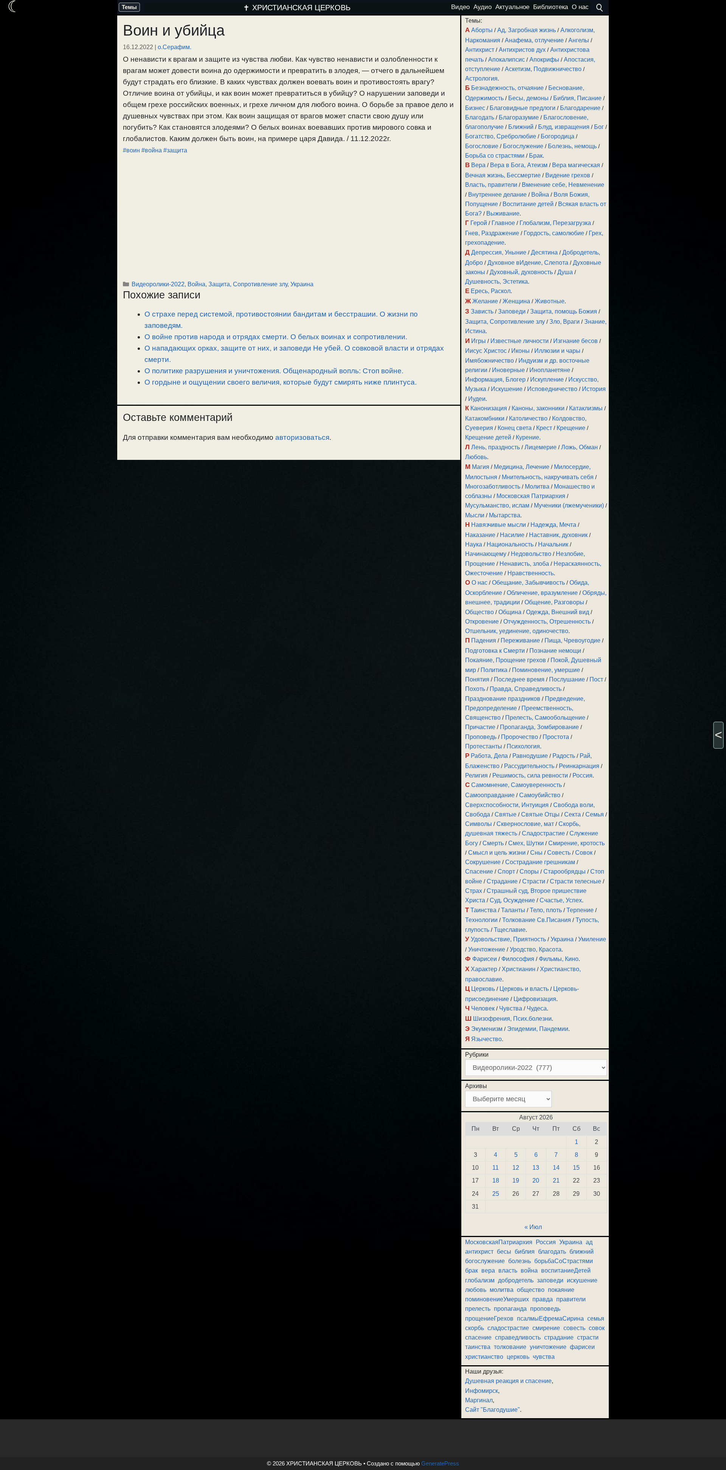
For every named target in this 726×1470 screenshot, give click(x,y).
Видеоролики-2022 (158, 284)
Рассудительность (529, 766)
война (529, 1270)
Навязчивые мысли (498, 525)
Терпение (580, 910)
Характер (484, 969)
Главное (503, 223)
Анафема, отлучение (534, 40)
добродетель (516, 1280)
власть (507, 1270)
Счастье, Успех (561, 900)
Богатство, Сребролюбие (500, 136)
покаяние (561, 1290)
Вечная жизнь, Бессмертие (503, 175)
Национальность (510, 544)
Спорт (506, 871)
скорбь (474, 1328)
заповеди (550, 1280)
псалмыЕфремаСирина (550, 1318)
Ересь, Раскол (490, 291)
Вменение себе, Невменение (563, 185)
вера (488, 1270)
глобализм (480, 1280)
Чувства (510, 1008)
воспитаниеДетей (566, 1270)
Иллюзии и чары (557, 351)
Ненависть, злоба (524, 563)
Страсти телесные (575, 881)
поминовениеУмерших (497, 1299)
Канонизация (488, 408)
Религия (476, 775)
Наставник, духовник (558, 535)
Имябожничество (489, 360)
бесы (504, 1251)
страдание (559, 1337)
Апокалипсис (506, 59)
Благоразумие (519, 117)
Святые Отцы (540, 814)
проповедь (545, 1308)
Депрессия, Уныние (498, 252)
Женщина (516, 301)
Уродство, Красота (536, 949)
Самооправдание (490, 795)
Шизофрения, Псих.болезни (512, 1018)
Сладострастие (543, 833)
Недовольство (531, 554)
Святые (506, 814)
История (594, 389)
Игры (478, 341)
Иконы (520, 351)
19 (515, 1180)
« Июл (533, 1227)
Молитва (537, 486)
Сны (536, 852)
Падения (483, 640)
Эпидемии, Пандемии (537, 1029)
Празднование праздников (502, 698)
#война (151, 150)
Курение (527, 437)
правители (571, 1299)
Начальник (553, 544)
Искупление (547, 379)
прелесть (477, 1308)
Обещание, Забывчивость (528, 582)
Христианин (518, 969)
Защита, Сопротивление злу (247, 284)
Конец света (515, 428)
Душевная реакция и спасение (508, 1381)
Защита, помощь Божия (563, 311)
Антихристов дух (522, 50)
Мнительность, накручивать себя (548, 477)
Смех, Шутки (526, 843)
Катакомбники (484, 418)
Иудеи (477, 399)
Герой (478, 223)
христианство (484, 1357)
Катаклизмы (586, 408)
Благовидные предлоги (522, 108)
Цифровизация (534, 999)
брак (471, 1270)
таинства (477, 1347)
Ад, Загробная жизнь (526, 30)
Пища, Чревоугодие (572, 640)
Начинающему (485, 554)
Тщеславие (510, 930)
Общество (479, 612)
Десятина (544, 252)
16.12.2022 (138, 46)
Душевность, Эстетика (496, 281)
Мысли (474, 515)
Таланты (513, 910)
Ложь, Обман (579, 447)
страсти (588, 1337)
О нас (479, 582)
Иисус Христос (486, 351)
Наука (473, 544)
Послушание (567, 679)
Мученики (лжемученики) (569, 505)
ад (589, 1242)
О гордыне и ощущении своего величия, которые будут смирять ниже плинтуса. (280, 382)
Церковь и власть (524, 989)
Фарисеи (484, 959)
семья (595, 1318)
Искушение (507, 389)
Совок (584, 852)
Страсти (533, 881)
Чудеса (537, 1008)
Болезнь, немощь (572, 146)
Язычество (486, 1039)
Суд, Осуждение (512, 900)
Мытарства (504, 515)
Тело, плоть (546, 910)
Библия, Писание (577, 98)
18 (495, 1180)
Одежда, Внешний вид (557, 612)
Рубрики (477, 1054)
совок (597, 1328)
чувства (544, 1357)
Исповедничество (552, 389)
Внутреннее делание (497, 194)
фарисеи (582, 1347)
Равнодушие (530, 756)
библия (525, 1251)
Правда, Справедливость (526, 689)
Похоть (475, 689)
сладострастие (508, 1328)
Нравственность (530, 573)
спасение (478, 1337)
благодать (552, 1251)
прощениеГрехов (489, 1318)
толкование (510, 1347)
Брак (536, 155)
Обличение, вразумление (542, 593)
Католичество (528, 418)
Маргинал (479, 1400)
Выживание (503, 213)
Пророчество (519, 737)
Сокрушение (483, 862)
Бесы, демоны (528, 98)
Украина (301, 284)
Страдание (502, 881)
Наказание (480, 535)
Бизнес (475, 108)
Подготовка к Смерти (495, 650)
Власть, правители (491, 185)
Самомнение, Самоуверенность (516, 785)
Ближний (521, 127)
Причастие (480, 727)
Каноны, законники (538, 408)
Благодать (479, 117)
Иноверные (508, 370)
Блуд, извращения (563, 127)
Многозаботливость (492, 486)
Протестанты (483, 746)
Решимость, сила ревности (530, 775)
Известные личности (519, 341)
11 (495, 1167)
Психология (523, 746)
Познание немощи (555, 650)
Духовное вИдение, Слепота (527, 262)
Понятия (477, 679)
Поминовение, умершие (546, 670)
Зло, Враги (564, 321)
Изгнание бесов (575, 341)
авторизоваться (302, 437)
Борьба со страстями (494, 155)
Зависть (482, 311)
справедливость (518, 1337)
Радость (563, 756)
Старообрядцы (564, 871)
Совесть (559, 852)
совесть (574, 1328)
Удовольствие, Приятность (508, 939)
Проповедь (480, 737)
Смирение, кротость (576, 843)
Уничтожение (486, 949)
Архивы (476, 1086)
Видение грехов (567, 175)
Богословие (481, 146)
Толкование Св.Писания (536, 920)
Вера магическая (576, 165)
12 (515, 1167)
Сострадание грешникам (540, 862)
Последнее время (519, 679)
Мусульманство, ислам (497, 505)
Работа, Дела (489, 756)
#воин (131, 150)
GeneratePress (440, 1463)
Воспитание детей (528, 204)
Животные (550, 301)
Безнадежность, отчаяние (507, 88)
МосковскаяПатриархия (498, 1242)
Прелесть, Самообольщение (545, 717)
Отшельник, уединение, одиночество (516, 631)
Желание (485, 301)
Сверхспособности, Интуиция (507, 805)
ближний (581, 1251)
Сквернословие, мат (525, 824)
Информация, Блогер (495, 379)
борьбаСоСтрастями (563, 1261)
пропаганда (510, 1308)
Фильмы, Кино (559, 959)
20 (535, 1180)
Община (509, 612)
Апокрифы (544, 59)
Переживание (520, 640)
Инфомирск (481, 1391)
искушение (582, 1280)
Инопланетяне (549, 370)
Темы (129, 7)
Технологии (481, 920)
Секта (572, 814)
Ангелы (578, 40)
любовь (475, 1290)
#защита (175, 150)
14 (556, 1167)
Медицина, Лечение (521, 467)
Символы (478, 824)
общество (530, 1290)
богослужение (485, 1261)
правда (542, 1299)
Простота (556, 737)
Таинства (483, 910)
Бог (599, 127)
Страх (473, 891)
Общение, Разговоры (554, 602)
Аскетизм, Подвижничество (543, 69)
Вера (478, 165)
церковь (518, 1357)
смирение (546, 1328)
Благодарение (580, 108)
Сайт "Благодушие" (492, 1409)
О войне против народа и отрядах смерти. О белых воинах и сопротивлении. (275, 337)
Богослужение (523, 146)
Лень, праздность (495, 447)
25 (495, 1194)
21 (556, 1180)
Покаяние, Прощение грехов (505, 660)
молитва (501, 1290)
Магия (480, 467)
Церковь (483, 989)
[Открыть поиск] (600, 7)
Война (196, 284)
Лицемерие (540, 447)
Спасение (479, 871)
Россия (582, 775)
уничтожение (548, 1347)
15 (576, 1167)
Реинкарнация (579, 766)
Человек (483, 1008)
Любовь (476, 457)
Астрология (481, 78)
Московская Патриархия (530, 496)
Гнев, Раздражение (492, 233)
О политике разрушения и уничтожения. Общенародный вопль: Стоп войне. (273, 371)
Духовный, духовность (521, 272)
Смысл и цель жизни (497, 852)
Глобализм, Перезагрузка (555, 223)
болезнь (519, 1261)
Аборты (482, 30)
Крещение (571, 428)
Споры (529, 871)
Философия (517, 959)
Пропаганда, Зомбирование (539, 727)
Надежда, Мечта (553, 525)
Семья (594, 814)
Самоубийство (539, 795)
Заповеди (512, 311)
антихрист (479, 1251)
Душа (565, 272)
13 (535, 1167)
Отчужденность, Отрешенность (547, 621)
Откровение (482, 621)
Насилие (512, 535)
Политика (494, 670)
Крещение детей (488, 437)
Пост (596, 679)
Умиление (592, 939)
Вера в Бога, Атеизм (519, 165)
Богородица (557, 136)
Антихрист (479, 50)
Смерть (493, 843)
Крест (544, 428)
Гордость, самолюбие (554, 233)
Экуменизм (487, 1029)
